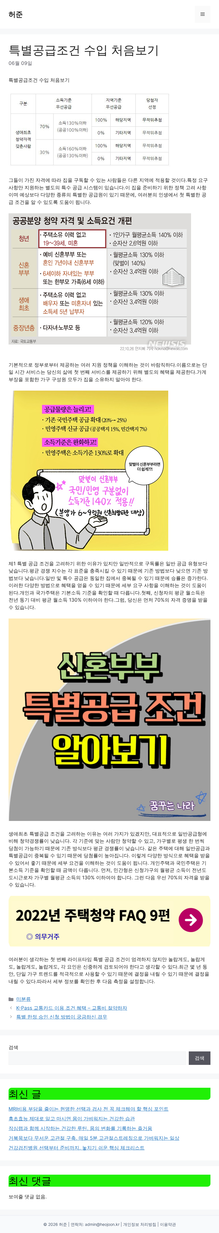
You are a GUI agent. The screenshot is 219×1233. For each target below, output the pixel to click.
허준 (16, 14)
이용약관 (168, 1224)
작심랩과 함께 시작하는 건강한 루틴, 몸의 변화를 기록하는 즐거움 (80, 1128)
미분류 (23, 999)
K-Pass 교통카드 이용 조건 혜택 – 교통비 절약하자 (71, 1008)
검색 (13, 1047)
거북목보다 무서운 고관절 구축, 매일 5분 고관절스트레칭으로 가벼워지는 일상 (94, 1138)
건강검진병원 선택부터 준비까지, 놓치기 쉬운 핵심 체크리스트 (77, 1148)
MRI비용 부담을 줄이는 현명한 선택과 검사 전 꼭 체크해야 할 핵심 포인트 (89, 1109)
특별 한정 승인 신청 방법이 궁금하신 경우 (61, 1017)
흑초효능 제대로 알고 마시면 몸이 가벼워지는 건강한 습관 (72, 1118)
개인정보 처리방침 (139, 1224)
